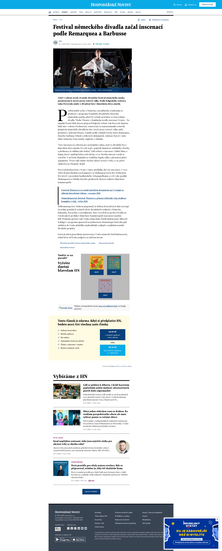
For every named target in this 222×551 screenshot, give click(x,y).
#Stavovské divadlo (106, 243)
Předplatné (207, 4)
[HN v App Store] (79, 539)
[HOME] (50, 12)
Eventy (144, 516)
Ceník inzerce (99, 527)
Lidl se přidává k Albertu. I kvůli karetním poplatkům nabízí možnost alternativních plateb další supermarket (106, 388)
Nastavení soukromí (122, 520)
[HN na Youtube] (86, 528)
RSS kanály (146, 523)
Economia (98, 520)
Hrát (96, 272)
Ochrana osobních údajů (123, 512)
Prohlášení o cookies (122, 516)
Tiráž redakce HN (101, 516)
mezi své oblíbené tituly (108, 306)
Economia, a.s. (70, 515)
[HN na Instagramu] (75, 528)
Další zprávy (91, 491)
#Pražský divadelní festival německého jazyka (78, 243)
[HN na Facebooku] (72, 528)
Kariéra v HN (99, 523)
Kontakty (98, 512)
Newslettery (146, 520)
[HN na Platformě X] (68, 528)
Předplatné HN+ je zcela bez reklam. (120, 366)
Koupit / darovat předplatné (152, 512)
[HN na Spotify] (82, 528)
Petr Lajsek (58, 438)
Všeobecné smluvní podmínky (125, 523)
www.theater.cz (107, 90)
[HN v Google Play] (63, 539)
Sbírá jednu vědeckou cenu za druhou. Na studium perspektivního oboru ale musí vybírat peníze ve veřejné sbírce (105, 414)
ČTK (60, 41)
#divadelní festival (67, 247)
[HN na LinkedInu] (79, 528)
